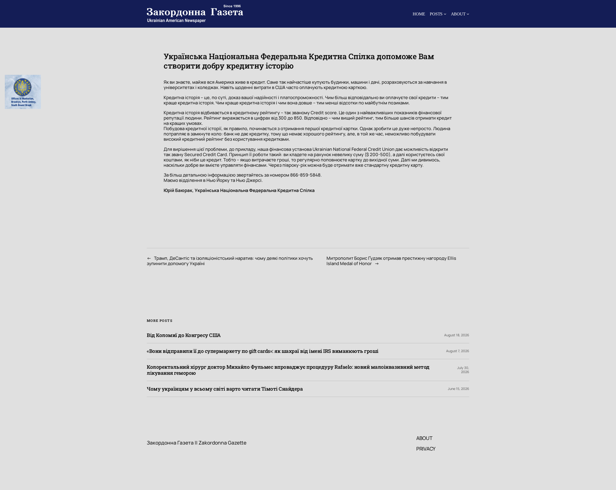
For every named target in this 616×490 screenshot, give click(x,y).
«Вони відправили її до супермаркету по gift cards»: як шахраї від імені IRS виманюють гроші (263, 351)
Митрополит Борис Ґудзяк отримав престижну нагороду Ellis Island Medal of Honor (391, 261)
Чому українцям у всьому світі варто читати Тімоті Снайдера (225, 389)
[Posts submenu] (445, 14)
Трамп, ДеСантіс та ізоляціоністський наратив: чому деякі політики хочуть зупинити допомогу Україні (230, 261)
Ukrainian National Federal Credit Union (353, 149)
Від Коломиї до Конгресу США (184, 335)
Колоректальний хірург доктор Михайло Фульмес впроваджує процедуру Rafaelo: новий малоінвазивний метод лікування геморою (288, 370)
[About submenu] (468, 14)
